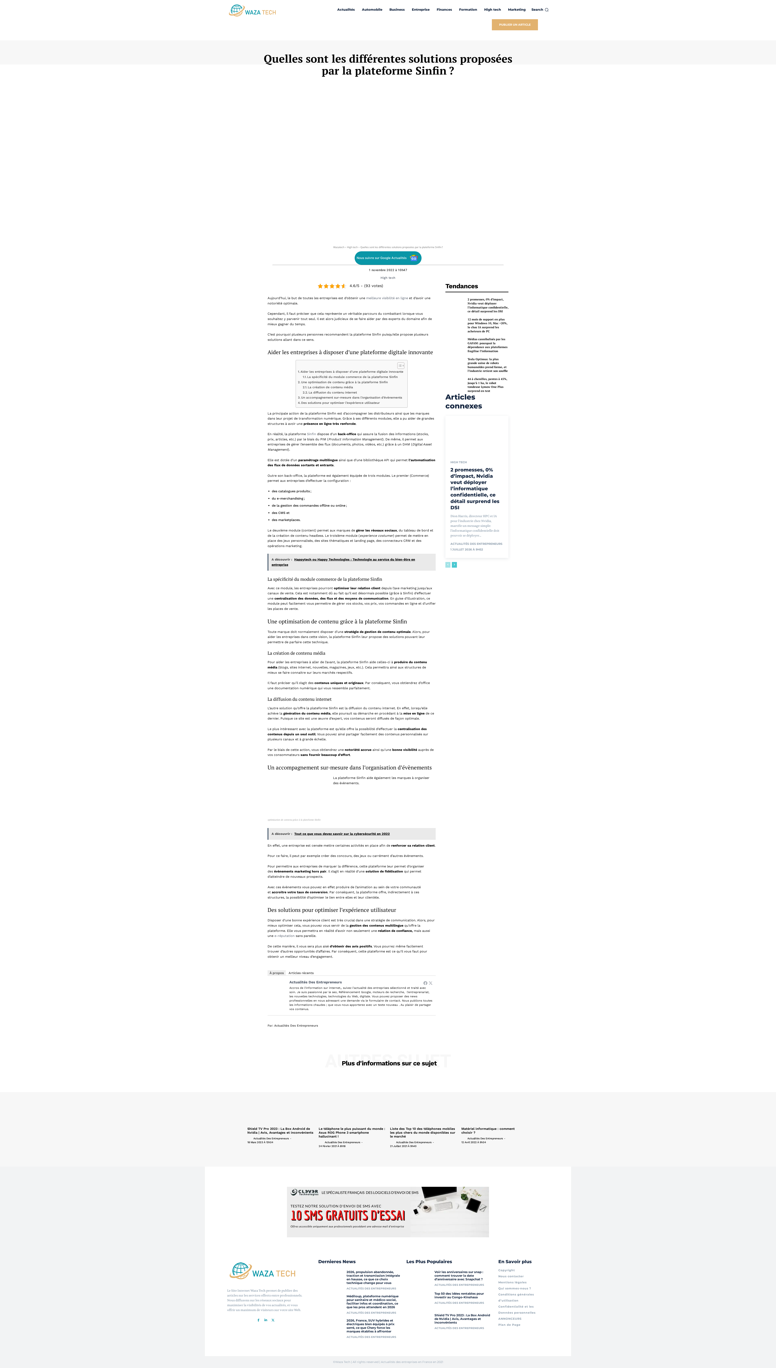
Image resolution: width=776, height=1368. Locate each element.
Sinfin (311, 434)
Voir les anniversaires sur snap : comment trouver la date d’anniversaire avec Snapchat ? (458, 1275)
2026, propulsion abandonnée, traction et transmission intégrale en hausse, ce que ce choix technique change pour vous (373, 1277)
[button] (540, 9)
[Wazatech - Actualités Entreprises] (252, 10)
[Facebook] (425, 983)
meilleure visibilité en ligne (387, 298)
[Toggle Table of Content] (398, 365)
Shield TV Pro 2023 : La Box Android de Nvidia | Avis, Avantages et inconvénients (280, 1130)
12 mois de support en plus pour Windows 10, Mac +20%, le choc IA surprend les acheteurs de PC (487, 325)
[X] (273, 1320)
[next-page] (454, 565)
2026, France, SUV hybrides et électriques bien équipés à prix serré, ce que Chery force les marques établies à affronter (370, 1326)
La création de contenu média (330, 387)
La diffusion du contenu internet (333, 392)
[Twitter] (430, 983)
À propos (277, 973)
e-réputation (284, 936)
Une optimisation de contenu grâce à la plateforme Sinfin (344, 382)
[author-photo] (250, 1138)
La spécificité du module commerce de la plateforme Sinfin (352, 377)
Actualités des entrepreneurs (315, 982)
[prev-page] (447, 565)
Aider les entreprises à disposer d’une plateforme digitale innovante (351, 372)
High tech (352, 247)
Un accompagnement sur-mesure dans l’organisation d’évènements (351, 397)
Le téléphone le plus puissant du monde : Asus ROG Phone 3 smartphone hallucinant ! (352, 1132)
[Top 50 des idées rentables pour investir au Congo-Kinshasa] (419, 1299)
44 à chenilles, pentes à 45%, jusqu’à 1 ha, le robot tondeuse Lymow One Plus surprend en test (487, 385)
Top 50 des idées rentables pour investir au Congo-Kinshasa (459, 1295)
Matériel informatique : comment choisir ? (488, 1130)
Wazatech (338, 247)
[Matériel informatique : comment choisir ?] (495, 1100)
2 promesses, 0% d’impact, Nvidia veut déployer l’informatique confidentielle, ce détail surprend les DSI (488, 305)
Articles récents (301, 973)
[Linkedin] (265, 1320)
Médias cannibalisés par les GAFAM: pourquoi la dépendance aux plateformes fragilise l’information (487, 345)
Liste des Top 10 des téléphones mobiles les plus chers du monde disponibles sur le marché (422, 1132)
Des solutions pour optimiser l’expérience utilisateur (340, 403)
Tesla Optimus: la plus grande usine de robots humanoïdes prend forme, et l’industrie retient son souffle (488, 365)
